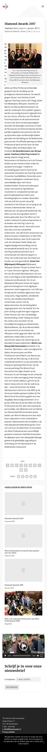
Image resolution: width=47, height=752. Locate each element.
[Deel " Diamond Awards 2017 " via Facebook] (7, 465)
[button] (23, 646)
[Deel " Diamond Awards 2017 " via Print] (26, 470)
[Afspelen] (5, 655)
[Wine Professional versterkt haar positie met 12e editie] (23, 535)
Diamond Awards (12, 31)
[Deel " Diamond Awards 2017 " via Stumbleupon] (39, 465)
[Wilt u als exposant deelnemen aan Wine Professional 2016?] (23, 603)
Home (23, 31)
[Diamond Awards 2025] (23, 503)
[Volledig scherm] (41, 655)
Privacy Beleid (8, 732)
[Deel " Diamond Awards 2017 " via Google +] (16, 465)
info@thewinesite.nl (12, 729)
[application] (23, 646)
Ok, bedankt (17, 748)
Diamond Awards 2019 (14, 585)
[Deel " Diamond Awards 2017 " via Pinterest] (26, 465)
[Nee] (44, 743)
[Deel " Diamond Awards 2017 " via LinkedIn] (30, 465)
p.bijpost (22, 28)
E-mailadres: (10, 679)
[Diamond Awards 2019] (23, 570)
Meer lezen (30, 748)
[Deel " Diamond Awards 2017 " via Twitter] (12, 465)
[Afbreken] (38, 655)
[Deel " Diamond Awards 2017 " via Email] (21, 470)
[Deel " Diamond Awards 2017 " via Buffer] (35, 465)
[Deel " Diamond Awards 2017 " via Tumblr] (21, 465)
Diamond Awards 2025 (14, 518)
